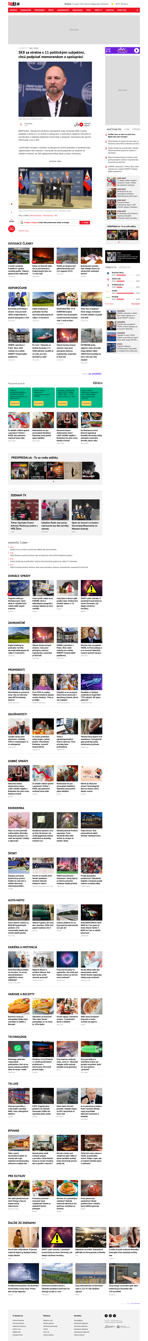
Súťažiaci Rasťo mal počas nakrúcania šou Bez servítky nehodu (55, 525)
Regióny (83, 611)
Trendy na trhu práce (14, 983)
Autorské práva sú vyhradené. (114, 1322)
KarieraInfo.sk (61, 980)
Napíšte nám (17, 1332)
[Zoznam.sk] (111, 1327)
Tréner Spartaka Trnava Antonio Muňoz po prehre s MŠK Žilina (24, 525)
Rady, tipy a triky (85, 980)
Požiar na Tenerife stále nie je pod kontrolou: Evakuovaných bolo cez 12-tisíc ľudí (42, 270)
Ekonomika (78, 10)
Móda (119, 253)
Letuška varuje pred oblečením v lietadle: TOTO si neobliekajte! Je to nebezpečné (18, 740)
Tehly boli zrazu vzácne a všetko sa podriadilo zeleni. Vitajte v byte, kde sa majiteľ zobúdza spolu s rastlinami (91, 1158)
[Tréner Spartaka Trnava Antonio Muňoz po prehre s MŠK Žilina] (25, 509)
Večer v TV (124, 267)
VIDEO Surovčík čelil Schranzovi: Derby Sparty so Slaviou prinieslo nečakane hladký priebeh (67, 879)
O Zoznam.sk (18, 1315)
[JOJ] (108, 279)
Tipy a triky (11, 935)
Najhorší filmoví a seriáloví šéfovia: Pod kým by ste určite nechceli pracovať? (41, 973)
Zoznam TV (18, 495)
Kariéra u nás (17, 1329)
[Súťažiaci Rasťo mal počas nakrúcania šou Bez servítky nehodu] (55, 509)
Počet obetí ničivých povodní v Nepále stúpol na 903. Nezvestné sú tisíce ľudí (67, 1110)
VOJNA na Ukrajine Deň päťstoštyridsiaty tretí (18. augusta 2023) (66, 268)
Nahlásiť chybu (23, 231)
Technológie (17, 1037)
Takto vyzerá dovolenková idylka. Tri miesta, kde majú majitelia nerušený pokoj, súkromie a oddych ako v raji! (18, 1158)
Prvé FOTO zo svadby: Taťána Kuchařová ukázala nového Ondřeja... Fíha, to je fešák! (43, 696)
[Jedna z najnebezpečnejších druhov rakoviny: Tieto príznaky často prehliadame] (67, 726)
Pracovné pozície (16, 383)
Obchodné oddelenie (80, 1326)
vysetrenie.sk (60, 749)
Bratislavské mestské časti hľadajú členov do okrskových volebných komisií (90, 270)
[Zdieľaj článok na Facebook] (11, 212)
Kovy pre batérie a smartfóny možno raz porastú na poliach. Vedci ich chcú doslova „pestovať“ (91, 1064)
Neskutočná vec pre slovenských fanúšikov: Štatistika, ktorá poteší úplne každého (41, 434)
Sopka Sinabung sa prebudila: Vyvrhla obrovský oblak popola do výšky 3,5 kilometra (43, 561)
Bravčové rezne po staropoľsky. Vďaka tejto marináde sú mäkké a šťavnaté (18, 1020)
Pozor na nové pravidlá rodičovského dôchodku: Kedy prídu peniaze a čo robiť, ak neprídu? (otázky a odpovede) (18, 835)
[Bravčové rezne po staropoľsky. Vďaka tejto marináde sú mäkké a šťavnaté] (19, 1006)
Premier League (85, 886)
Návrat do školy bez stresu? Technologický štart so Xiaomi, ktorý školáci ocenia (90, 787)
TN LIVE (13, 1084)
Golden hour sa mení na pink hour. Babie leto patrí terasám (33, 549)
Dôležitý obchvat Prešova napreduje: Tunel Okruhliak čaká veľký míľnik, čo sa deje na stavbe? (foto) (67, 835)
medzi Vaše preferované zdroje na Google (46, 222)
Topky (30, 48)
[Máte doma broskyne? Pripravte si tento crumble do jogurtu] (91, 1006)
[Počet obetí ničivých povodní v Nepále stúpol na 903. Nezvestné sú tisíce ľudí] (67, 1096)
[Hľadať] (137, 10)
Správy (74, 532)
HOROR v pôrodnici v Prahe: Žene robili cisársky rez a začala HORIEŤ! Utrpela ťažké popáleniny (66, 650)
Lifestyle (110, 10)
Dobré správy (18, 761)
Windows (35, 1072)
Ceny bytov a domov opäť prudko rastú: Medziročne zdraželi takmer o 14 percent (67, 602)
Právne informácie (18, 1320)
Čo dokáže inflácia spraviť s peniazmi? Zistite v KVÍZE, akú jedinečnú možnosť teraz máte (18, 434)
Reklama (46, 1315)
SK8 (55, 215)
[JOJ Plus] (108, 297)
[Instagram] (110, 1316)
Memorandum (35, 215)
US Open (10, 889)
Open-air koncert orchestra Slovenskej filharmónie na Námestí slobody (85, 525)
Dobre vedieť (11, 441)
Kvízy (88, 10)
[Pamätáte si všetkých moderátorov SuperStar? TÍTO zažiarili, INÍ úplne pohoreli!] (91, 682)
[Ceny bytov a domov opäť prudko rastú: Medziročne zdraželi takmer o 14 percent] (67, 588)
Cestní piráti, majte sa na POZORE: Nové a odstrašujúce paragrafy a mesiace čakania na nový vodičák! (42, 603)
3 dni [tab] (127, 129)
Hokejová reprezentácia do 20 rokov (42, 886)
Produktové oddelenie (81, 1323)
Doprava (59, 930)
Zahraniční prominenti (39, 703)
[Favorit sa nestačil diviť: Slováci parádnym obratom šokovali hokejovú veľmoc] (43, 865)
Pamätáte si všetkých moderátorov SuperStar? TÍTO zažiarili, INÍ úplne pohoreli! (91, 696)
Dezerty (83, 1024)
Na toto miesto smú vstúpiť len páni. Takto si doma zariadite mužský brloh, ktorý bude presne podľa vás (67, 1158)
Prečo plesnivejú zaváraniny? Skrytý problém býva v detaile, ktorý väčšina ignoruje (90, 1202)
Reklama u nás (47, 1320)
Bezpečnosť (11, 1072)
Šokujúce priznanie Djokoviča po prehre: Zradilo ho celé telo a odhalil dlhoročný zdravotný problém (17, 880)
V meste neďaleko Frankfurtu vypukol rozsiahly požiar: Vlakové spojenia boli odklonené (18, 270)
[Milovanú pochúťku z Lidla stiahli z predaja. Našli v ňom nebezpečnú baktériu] (19, 1096)
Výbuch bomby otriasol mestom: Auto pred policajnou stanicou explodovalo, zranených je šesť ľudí (49, 567)
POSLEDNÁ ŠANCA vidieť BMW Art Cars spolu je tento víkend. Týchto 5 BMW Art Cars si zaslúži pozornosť (91, 927)
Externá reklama (48, 1323)
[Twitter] (114, 1316)
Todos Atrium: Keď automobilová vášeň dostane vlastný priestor (91, 833)
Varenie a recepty (21, 994)
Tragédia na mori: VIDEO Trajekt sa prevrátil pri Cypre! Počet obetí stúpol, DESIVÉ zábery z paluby (127, 337)
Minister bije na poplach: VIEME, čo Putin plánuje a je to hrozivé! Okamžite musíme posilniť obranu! (91, 649)
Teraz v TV (110, 267)
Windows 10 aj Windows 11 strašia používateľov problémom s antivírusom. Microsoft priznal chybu (42, 1064)
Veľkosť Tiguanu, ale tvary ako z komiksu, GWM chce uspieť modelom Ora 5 (43, 925)
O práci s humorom (37, 980)
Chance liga (60, 886)
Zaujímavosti (63, 10)
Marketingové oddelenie (81, 1332)
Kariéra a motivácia (22, 947)
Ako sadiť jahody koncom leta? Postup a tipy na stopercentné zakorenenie (18, 1202)
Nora (94, 4)
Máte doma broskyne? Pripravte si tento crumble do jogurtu (90, 1019)
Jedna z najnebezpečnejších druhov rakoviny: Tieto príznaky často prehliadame (66, 741)
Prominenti (39, 10)
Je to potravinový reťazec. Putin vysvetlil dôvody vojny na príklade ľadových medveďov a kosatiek (91, 1111)
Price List (46, 1332)
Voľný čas (121, 10)
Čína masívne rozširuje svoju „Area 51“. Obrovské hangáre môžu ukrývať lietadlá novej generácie (67, 1063)
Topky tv (98, 10)
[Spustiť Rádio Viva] (122, 48)
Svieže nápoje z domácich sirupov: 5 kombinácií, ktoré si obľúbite (67, 1019)
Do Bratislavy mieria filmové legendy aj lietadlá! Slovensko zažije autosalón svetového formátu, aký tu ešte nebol (91, 435)
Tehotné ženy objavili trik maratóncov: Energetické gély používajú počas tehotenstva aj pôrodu (91, 740)
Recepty (34, 1211)
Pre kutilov (16, 1176)
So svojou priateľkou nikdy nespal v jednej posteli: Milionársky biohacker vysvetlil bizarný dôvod (41, 741)
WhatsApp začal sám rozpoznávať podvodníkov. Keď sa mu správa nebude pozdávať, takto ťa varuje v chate (18, 1064)
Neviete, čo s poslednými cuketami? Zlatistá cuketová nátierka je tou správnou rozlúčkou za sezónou (67, 1203)
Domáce (13, 10)
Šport (51, 10)
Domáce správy (19, 576)
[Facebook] (106, 1316)
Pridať (86, 222)
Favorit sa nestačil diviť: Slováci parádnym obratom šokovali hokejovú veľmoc (42, 879)
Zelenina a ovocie (13, 1209)
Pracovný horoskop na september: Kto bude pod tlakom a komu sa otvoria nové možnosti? (67, 973)
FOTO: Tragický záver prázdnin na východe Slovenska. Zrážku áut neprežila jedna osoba (41, 1110)
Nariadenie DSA (18, 1335)
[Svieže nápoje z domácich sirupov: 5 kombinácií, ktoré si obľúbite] (67, 1006)
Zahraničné (25, 10)
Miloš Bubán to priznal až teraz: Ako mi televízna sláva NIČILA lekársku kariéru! (41, 555)
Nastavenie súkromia (19, 1326)
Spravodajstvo (78, 1320)
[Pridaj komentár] (11, 204)
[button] (81, 125)
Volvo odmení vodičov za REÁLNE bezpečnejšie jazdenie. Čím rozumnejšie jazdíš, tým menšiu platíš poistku (18, 927)
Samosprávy (48, 215)
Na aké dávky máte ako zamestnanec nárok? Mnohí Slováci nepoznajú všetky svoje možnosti (91, 973)
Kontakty (77, 1315)
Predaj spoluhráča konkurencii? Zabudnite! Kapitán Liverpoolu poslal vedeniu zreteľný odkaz (91, 879)
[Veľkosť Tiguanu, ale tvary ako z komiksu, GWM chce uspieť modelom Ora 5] (43, 912)
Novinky (34, 930)
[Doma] (108, 291)
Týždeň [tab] (136, 129)
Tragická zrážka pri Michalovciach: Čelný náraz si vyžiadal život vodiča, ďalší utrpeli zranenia (17, 603)
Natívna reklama (48, 1335)
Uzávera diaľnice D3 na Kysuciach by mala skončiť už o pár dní (67, 925)
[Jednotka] (108, 285)
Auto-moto (16, 900)
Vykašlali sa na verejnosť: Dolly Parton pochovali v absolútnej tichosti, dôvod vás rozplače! (67, 696)
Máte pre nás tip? (79, 1335)
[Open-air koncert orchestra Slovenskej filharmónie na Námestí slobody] (86, 509)
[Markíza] (108, 273)
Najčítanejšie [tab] (114, 129)
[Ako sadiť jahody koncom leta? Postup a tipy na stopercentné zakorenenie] (19, 1188)
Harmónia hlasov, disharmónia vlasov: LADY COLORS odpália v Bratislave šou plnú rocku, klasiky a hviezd (67, 435)
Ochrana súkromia (18, 1323)
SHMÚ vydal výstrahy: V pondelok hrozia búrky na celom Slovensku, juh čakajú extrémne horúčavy (91, 603)
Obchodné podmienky (50, 1326)
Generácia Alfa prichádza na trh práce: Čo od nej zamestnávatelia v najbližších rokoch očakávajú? (18, 974)
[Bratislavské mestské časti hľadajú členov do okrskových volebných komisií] (91, 256)
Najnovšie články (18, 542)
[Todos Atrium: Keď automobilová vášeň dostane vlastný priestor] (91, 820)
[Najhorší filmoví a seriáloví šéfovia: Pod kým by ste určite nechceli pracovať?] (43, 959)
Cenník (45, 1329)
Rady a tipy (60, 1024)
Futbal (13, 532)
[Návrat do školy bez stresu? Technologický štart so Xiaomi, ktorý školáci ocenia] (91, 773)
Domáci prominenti (13, 703)
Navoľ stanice (109, 304)
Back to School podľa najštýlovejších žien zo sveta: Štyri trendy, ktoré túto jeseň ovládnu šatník (127, 257)
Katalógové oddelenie (81, 1329)
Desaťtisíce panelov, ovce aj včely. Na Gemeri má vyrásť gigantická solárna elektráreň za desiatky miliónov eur (42, 835)
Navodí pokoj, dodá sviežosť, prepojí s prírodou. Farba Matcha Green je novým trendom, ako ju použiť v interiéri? (43, 1158)
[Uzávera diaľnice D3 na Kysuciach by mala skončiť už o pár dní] (67, 912)
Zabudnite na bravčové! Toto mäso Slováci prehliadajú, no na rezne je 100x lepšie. (42, 1020)
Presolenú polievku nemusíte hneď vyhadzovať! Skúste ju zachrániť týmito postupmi (41, 1203)
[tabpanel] (122, 153)
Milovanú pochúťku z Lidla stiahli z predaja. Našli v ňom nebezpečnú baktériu (18, 1110)
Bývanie (13, 1130)
